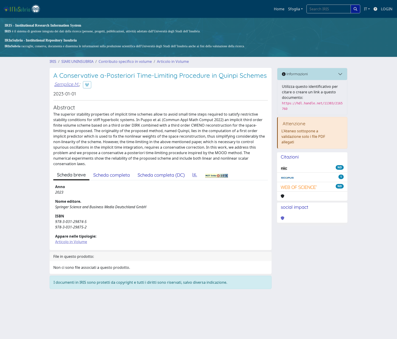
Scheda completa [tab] (111, 175)
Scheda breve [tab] (71, 175)
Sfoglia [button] (294, 8)
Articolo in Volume (173, 61)
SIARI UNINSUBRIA (77, 61)
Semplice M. (66, 84)
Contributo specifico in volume (125, 61)
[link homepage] (24, 8)
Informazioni (297, 74)
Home (279, 8)
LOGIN (386, 8)
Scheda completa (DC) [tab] (161, 175)
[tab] (195, 175)
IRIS (53, 61)
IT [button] (365, 8)
